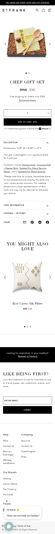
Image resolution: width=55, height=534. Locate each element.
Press (23, 456)
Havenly (7, 478)
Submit (27, 410)
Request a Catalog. (28, 356)
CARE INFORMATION (14, 205)
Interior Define (10, 483)
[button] (50, 10)
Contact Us (8, 446)
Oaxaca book (28, 164)
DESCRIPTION (11, 142)
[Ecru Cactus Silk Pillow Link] (27, 276)
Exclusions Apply (27, 100)
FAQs (5, 440)
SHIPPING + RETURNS (15, 213)
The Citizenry (9, 489)
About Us (25, 440)
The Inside (8, 494)
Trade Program (28, 451)
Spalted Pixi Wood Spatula (31, 171)
